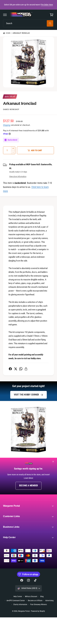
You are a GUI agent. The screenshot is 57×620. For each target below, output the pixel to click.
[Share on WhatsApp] (21, 369)
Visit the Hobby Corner (26, 394)
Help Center (17, 596)
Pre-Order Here (47, 4)
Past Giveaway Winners (38, 604)
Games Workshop (11, 109)
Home (8, 33)
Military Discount (31, 596)
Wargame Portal (24, 611)
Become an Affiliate (35, 601)
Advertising (49, 601)
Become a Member (28, 485)
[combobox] (28, 23)
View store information (17, 176)
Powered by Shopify (38, 611)
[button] (5, 14)
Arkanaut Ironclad (21, 33)
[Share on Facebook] (10, 369)
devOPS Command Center (16, 601)
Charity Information (20, 604)
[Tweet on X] (15, 369)
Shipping (6, 125)
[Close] (53, 461)
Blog (42, 596)
